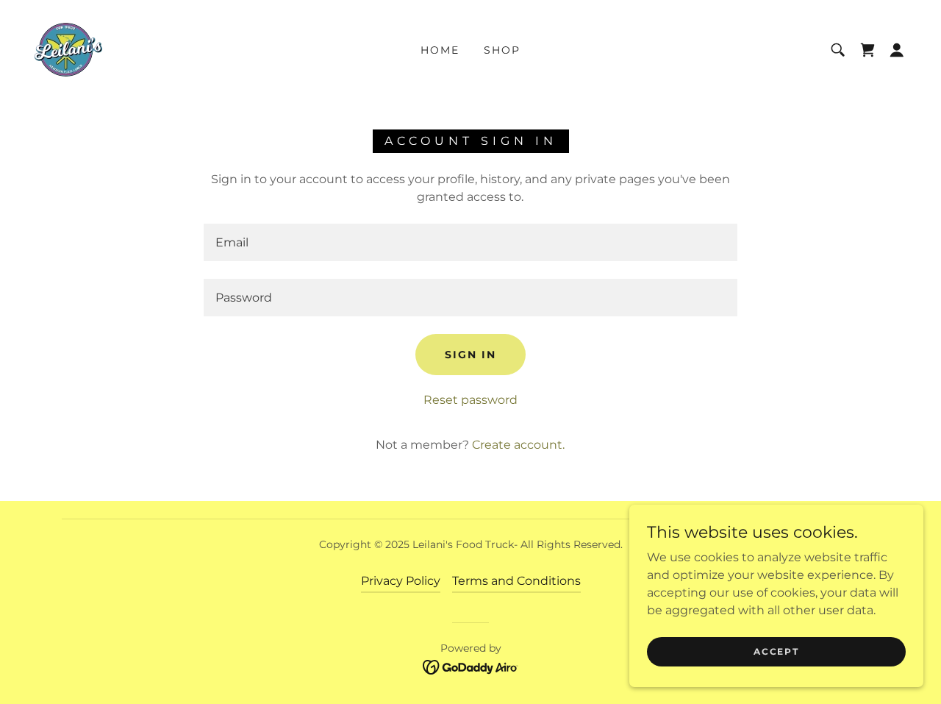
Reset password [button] (470, 400)
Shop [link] (502, 50)
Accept (776, 651)
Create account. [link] (518, 445)
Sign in (470, 354)
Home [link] (440, 50)
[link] (67, 49)
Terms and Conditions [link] (516, 581)
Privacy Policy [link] (400, 581)
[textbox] (470, 242)
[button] (897, 50)
